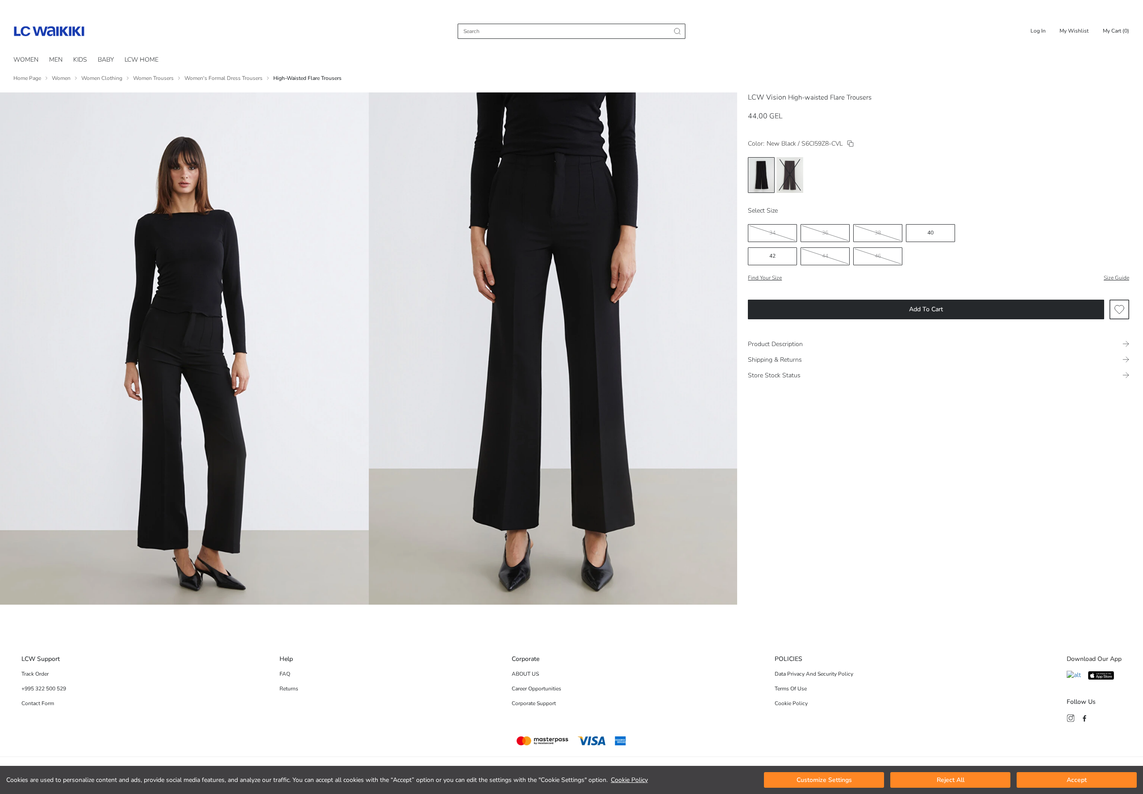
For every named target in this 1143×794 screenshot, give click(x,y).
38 (878, 232)
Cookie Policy (629, 780)
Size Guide (1116, 277)
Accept (1077, 780)
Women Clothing (101, 78)
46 (878, 255)
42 (772, 255)
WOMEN (25, 59)
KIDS (80, 59)
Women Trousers (153, 78)
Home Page (27, 78)
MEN (56, 59)
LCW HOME (142, 59)
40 (930, 232)
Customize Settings (824, 780)
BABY (106, 59)
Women (61, 78)
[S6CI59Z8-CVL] (850, 143)
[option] (761, 175)
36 (825, 232)
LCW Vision (767, 97)
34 (772, 232)
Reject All (950, 780)
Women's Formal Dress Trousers (223, 78)
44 (825, 255)
